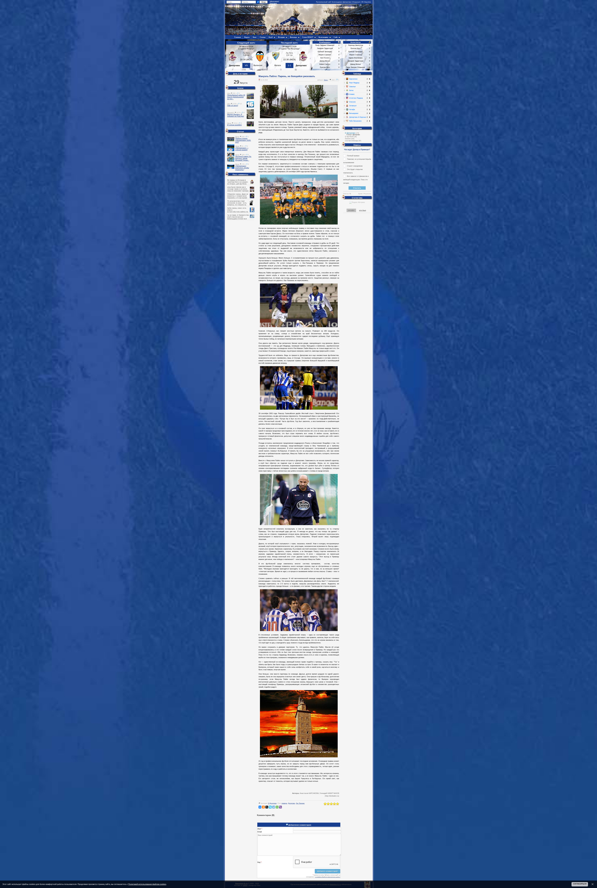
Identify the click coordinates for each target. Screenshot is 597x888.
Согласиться (579, 884)
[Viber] (280, 807)
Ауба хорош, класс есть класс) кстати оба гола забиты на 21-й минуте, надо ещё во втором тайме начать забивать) (240, 211)
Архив (360, 194)
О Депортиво (272, 803)
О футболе (349, 136)
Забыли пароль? (274, 1)
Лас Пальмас (300, 803)
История (281, 37)
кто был (362, 210)
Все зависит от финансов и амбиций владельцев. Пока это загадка (356, 179)
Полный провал (353, 156)
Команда (293, 37)
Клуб (271, 37)
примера (284, 803)
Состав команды (351, 141)
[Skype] (270, 807)
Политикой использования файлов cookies (147, 884)
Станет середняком (355, 166)
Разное (348, 139)
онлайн (351, 210)
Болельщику (323, 37)
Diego (326, 80)
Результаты (367, 194)
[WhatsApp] (277, 807)
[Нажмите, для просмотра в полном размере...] (299, 118)
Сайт (336, 37)
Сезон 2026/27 (307, 37)
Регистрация (273, 3)
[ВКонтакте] (260, 807)
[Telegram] (273, 807)
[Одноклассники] (263, 807)
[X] (266, 807)
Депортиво (291, 803)
